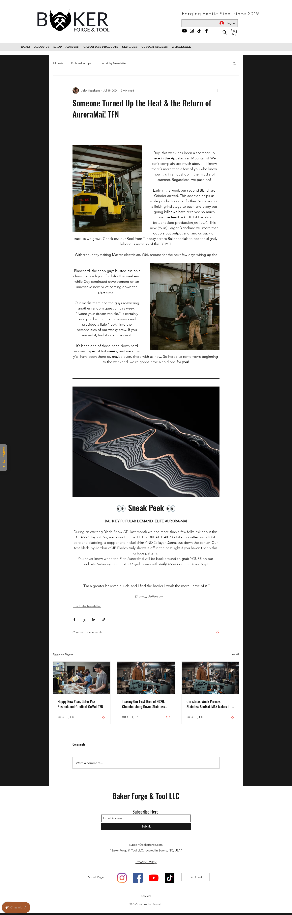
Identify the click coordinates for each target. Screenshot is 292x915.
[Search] (224, 32)
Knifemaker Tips (81, 63)
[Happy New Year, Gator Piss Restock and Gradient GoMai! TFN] (81, 678)
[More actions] (217, 90)
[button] (234, 32)
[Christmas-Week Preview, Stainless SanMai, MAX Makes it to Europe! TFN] (210, 678)
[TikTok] (199, 31)
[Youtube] (184, 31)
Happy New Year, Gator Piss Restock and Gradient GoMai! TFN (80, 704)
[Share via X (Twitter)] (84, 620)
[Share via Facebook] (74, 620)
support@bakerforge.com (146, 845)
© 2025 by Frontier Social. (145, 904)
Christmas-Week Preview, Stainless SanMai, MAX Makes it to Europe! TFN (210, 704)
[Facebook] (206, 31)
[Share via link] (103, 620)
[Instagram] (191, 31)
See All (235, 654)
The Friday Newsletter (113, 63)
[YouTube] (154, 878)
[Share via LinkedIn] (94, 620)
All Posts (58, 63)
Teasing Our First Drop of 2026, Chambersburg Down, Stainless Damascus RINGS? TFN (143, 704)
